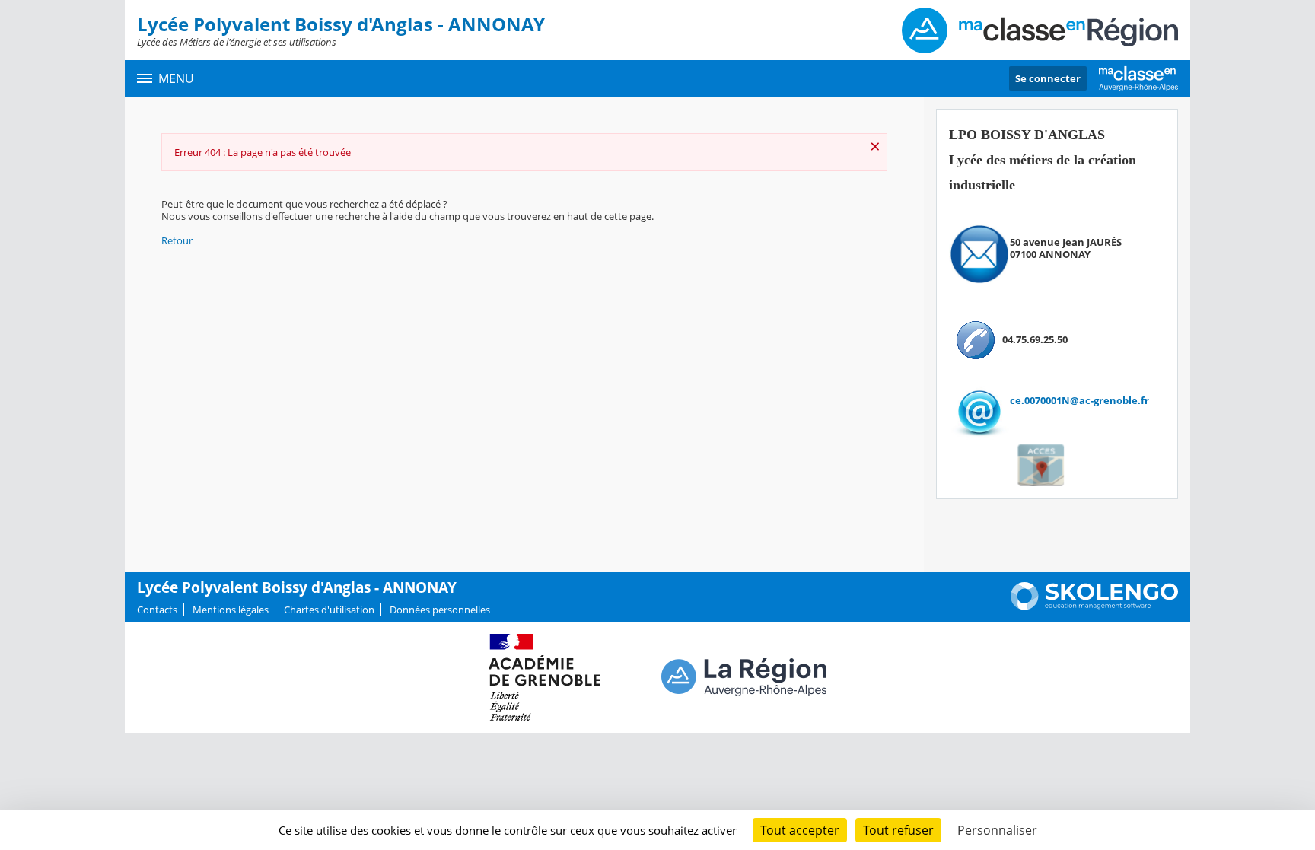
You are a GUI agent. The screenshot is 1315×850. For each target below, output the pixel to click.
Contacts (157, 609)
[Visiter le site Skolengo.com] (1094, 606)
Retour (177, 240)
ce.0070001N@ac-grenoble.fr (1079, 400)
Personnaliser (997, 830)
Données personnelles (440, 609)
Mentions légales (231, 609)
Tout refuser (898, 830)
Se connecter (1048, 78)
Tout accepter (799, 830)
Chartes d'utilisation (329, 609)
